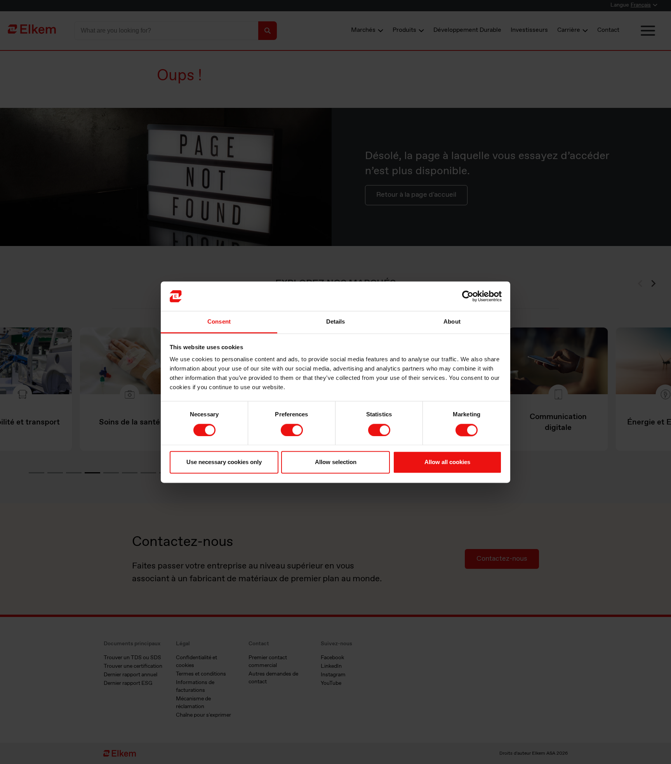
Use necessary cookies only (224, 462)
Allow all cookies (447, 462)
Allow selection (335, 462)
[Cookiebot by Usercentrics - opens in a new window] (468, 296)
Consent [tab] (219, 322)
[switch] (292, 430)
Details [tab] (335, 322)
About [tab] (452, 322)
